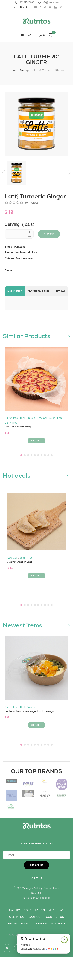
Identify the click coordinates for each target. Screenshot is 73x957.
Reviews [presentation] (60, 290)
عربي (42, 34)
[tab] (15, 291)
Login (14, 7)
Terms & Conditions (49, 923)
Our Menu (16, 916)
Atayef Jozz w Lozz (19, 561)
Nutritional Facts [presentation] (38, 290)
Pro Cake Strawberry (18, 426)
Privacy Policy (19, 923)
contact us (55, 916)
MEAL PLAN (56, 910)
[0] (50, 34)
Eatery (14, 910)
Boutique (25, 70)
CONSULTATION (34, 910)
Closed (49, 234)
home (13, 70)
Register (24, 7)
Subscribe (37, 865)
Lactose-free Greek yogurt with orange (29, 711)
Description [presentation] (14, 290)
